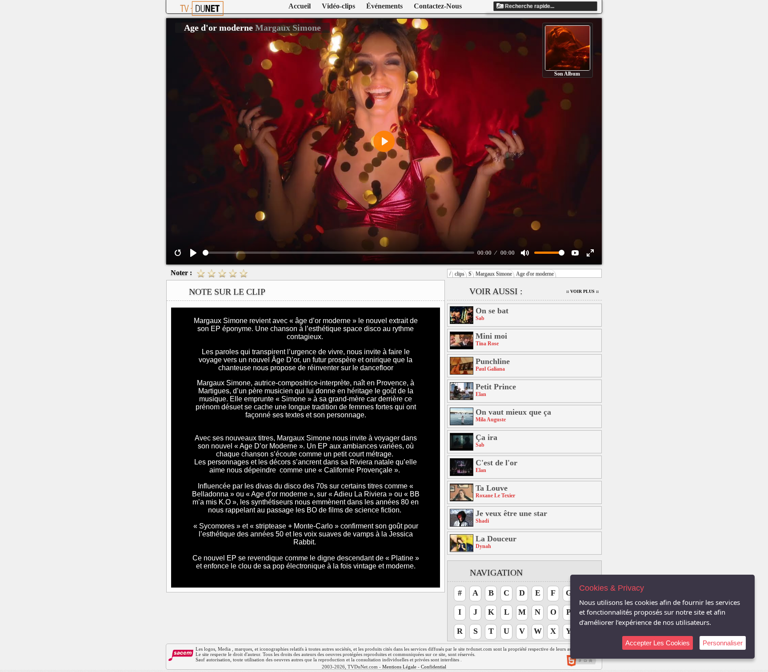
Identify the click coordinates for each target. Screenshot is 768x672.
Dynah (483, 546)
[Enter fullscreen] (590, 253)
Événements (384, 6)
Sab (480, 318)
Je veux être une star (511, 513)
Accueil (299, 6)
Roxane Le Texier (495, 495)
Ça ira (486, 437)
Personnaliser (723, 643)
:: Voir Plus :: (582, 291)
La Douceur (496, 538)
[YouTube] (575, 253)
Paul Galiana (490, 369)
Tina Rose (487, 343)
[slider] (338, 252)
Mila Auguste (491, 419)
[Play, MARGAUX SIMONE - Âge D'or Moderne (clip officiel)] (193, 253)
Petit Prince (496, 386)
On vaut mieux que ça (513, 412)
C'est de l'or (496, 462)
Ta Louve (492, 488)
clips (459, 274)
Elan (481, 394)
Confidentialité (436, 666)
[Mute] (525, 253)
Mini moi (491, 336)
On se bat (492, 310)
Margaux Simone (494, 274)
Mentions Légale (399, 666)
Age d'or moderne (535, 274)
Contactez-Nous (438, 6)
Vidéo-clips (338, 6)
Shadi (482, 521)
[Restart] (178, 253)
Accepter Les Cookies (657, 643)
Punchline (493, 361)
